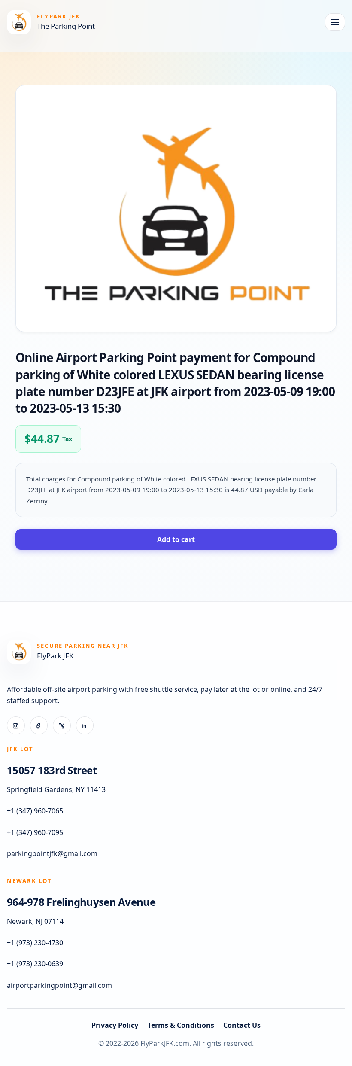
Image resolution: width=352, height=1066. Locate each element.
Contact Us (242, 1025)
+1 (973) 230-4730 (35, 942)
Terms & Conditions (181, 1025)
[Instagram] (16, 725)
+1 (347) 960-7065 (35, 811)
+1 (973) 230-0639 (35, 964)
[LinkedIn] (85, 725)
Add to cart (176, 539)
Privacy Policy (114, 1025)
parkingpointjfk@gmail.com (52, 853)
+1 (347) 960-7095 (35, 832)
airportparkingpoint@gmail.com (59, 985)
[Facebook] (39, 725)
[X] (62, 725)
